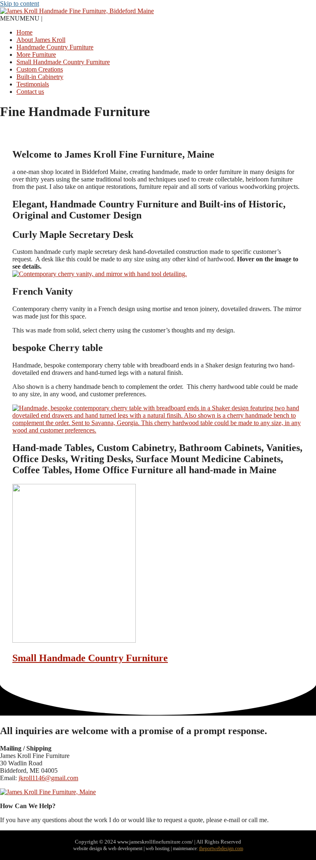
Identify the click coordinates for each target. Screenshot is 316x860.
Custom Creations (39, 69)
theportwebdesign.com (221, 848)
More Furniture (36, 54)
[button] (21, 18)
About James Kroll (40, 39)
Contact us (30, 91)
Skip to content (19, 3)
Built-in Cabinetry (39, 76)
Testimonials (32, 84)
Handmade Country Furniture (54, 47)
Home (24, 32)
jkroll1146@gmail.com (48, 777)
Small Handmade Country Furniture (63, 61)
